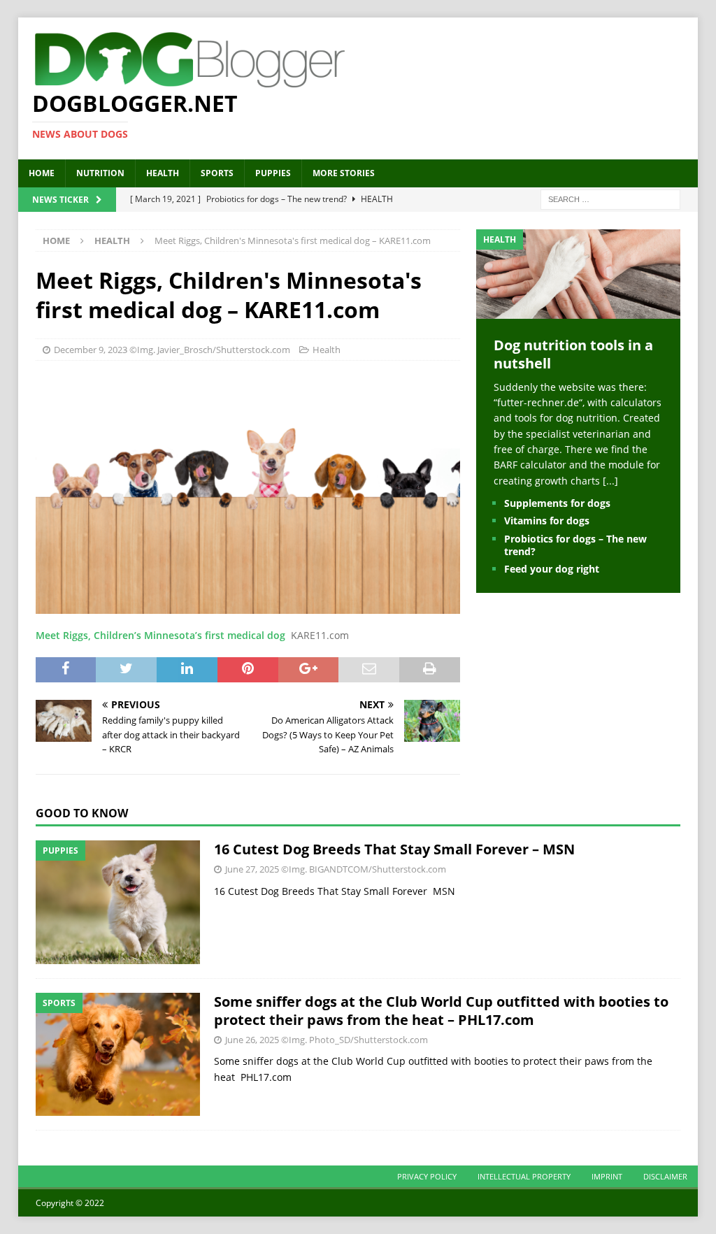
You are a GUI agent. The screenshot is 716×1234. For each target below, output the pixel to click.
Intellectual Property (524, 1176)
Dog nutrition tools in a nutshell (573, 354)
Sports (217, 173)
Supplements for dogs (557, 503)
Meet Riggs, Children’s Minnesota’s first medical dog (160, 635)
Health (162, 173)
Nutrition (100, 173)
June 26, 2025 (252, 1039)
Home (42, 173)
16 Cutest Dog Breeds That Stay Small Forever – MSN (394, 849)
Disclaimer (665, 1176)
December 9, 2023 (90, 349)
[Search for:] (610, 198)
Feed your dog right (551, 568)
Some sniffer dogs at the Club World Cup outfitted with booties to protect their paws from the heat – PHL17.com (441, 1010)
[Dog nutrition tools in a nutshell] (578, 310)
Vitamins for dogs (546, 520)
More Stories (344, 173)
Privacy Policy (427, 1176)
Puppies (273, 173)
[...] (610, 480)
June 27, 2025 (252, 869)
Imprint (607, 1176)
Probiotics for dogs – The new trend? (575, 545)
